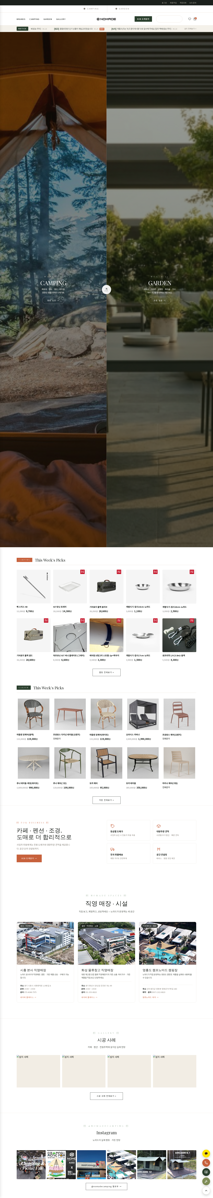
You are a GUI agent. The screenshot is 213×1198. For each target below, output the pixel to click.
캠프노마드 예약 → (151, 997)
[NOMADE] (107, 19)
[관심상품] (189, 19)
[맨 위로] (206, 1191)
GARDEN (47, 19)
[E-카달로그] (206, 1172)
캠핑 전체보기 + (106, 672)
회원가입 (173, 2)
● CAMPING (91, 8)
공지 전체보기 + (190, 28)
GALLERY (61, 19)
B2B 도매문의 (143, 19)
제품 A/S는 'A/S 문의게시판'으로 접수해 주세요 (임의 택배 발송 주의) (108, 28)
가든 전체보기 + (106, 800)
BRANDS (21, 19)
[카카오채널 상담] (206, 1153)
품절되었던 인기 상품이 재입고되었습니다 (42, 28)
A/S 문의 (193, 2)
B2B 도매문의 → (29, 858)
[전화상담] (206, 1163)
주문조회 (183, 2)
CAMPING (34, 19)
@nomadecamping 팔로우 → (106, 1186)
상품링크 (34, 592)
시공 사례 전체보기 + (106, 1096)
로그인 (164, 2)
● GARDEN (122, 8)
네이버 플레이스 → (28, 997)
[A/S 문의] (206, 1181)
